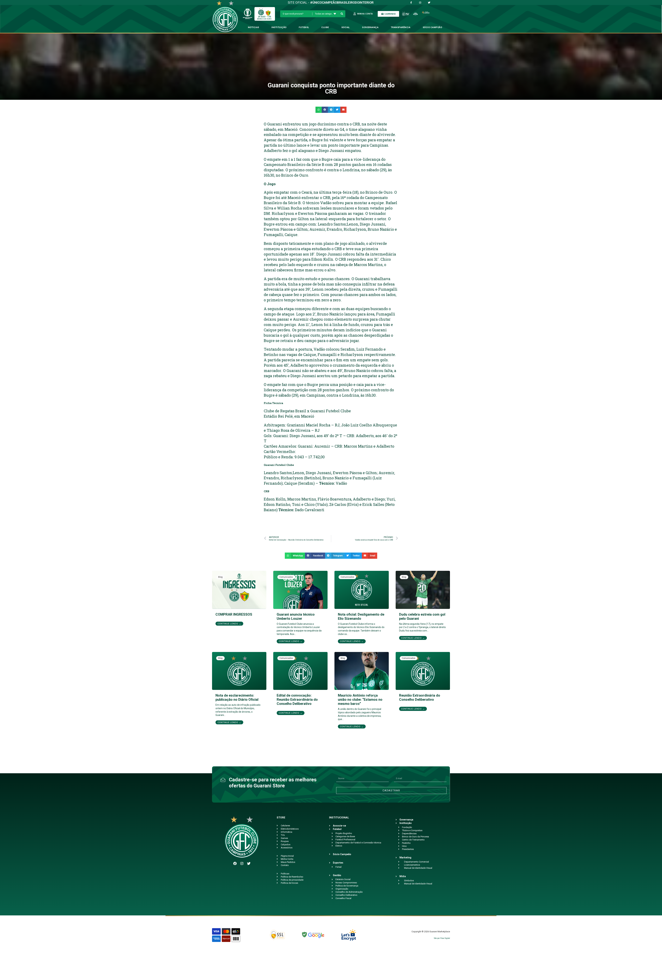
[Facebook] (235, 863)
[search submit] (342, 14)
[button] (318, 110)
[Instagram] (242, 863)
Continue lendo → (229, 623)
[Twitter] (248, 863)
